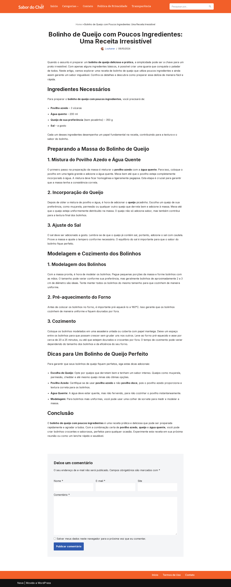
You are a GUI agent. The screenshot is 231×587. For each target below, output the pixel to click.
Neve (20, 582)
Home (79, 24)
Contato (88, 6)
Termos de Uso (172, 574)
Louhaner (110, 48)
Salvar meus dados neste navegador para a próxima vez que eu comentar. (101, 538)
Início (54, 6)
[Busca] (210, 6)
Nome (58, 480)
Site (140, 480)
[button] (77, 6)
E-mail (100, 480)
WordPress (44, 582)
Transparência (141, 6)
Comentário (62, 494)
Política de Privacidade (112, 6)
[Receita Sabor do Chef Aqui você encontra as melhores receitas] (31, 6)
